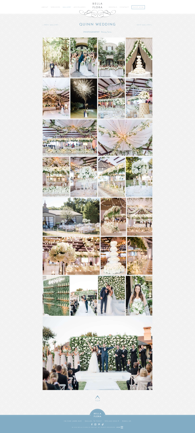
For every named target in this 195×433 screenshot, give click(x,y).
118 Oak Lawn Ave (73, 421)
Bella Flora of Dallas (97, 10)
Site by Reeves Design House (119, 427)
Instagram (95, 424)
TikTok (103, 424)
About (45, 7)
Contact (124, 7)
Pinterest (99, 424)
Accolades (80, 7)
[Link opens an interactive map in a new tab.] (83, 421)
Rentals (113, 7)
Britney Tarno (106, 31)
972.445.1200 (111, 421)
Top (97, 400)
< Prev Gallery (50, 25)
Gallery (67, 7)
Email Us (126, 421)
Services (55, 7)
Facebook (91, 424)
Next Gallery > (144, 25)
